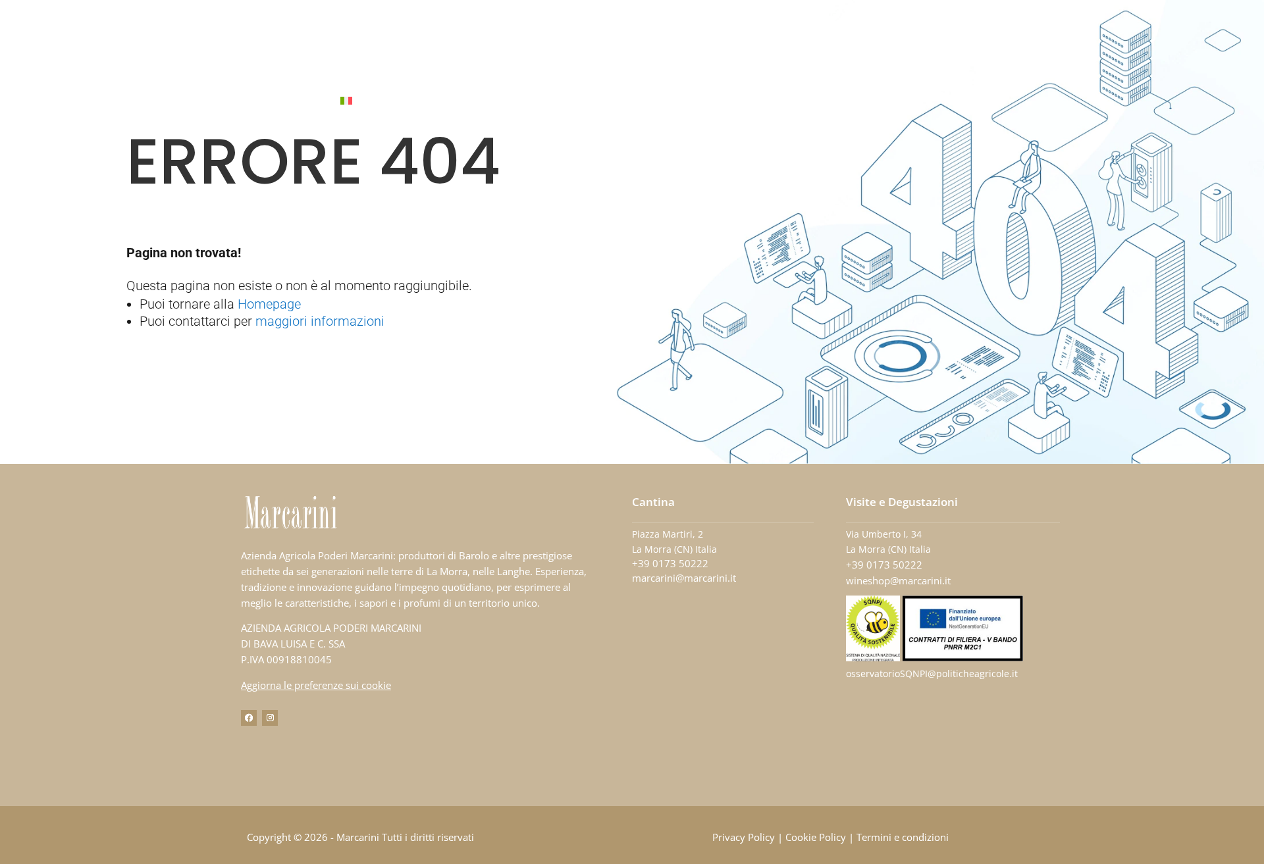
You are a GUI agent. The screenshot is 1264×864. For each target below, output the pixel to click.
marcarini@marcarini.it (684, 577)
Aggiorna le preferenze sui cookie (316, 685)
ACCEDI (880, 101)
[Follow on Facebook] (249, 718)
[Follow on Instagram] (270, 718)
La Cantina (563, 101)
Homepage (269, 304)
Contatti (824, 101)
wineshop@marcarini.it (898, 580)
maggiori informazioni (319, 321)
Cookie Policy (815, 837)
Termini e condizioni (902, 837)
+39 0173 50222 (670, 563)
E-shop (637, 101)
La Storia (496, 101)
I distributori (707, 101)
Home (442, 101)
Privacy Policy (743, 837)
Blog (772, 101)
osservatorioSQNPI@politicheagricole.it (932, 673)
